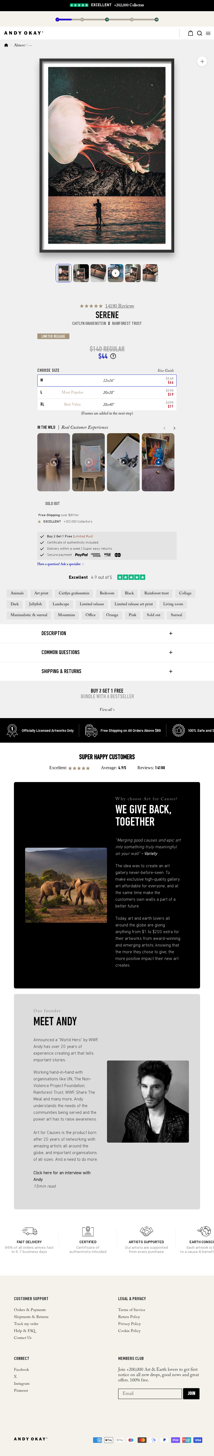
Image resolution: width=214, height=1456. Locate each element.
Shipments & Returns (31, 1317)
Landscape (61, 604)
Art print (41, 593)
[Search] (199, 33)
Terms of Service (131, 1310)
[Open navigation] (209, 33)
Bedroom (107, 593)
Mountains (66, 615)
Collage (185, 593)
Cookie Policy (129, 1331)
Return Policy (129, 1317)
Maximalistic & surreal (29, 615)
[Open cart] (188, 33)
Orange (112, 615)
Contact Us (22, 1338)
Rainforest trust (156, 593)
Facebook (21, 1370)
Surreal (176, 615)
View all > (107, 710)
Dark (15, 604)
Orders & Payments (30, 1310)
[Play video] (116, 273)
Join (191, 1393)
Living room (173, 604)
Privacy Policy (129, 1324)
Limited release (92, 604)
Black (129, 593)
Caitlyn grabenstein (74, 593)
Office (91, 615)
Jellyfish (35, 604)
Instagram (22, 1384)
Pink (132, 615)
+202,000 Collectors (117, 5)
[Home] (6, 45)
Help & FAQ (24, 1331)
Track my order (26, 1324)
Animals (17, 593)
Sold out (153, 615)
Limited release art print (134, 604)
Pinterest (21, 1391)
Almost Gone (24, 45)
